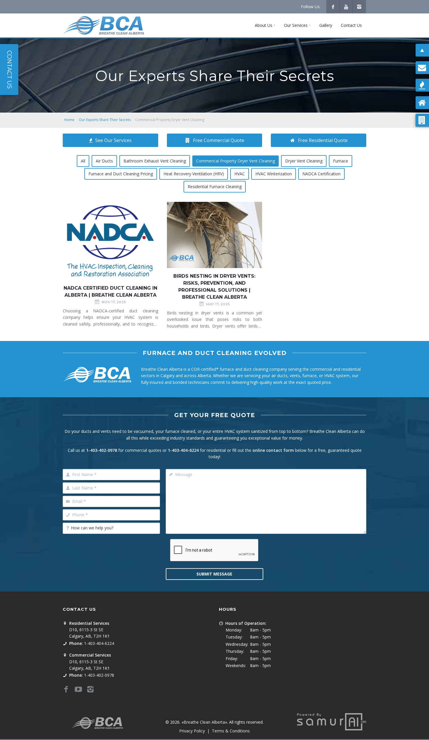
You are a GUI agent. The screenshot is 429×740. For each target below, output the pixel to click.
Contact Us (9, 69)
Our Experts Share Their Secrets (105, 119)
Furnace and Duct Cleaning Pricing (120, 173)
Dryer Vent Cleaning (303, 161)
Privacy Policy (192, 731)
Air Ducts (104, 161)
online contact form (273, 450)
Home (69, 119)
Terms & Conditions (231, 731)
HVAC (239, 173)
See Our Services (113, 140)
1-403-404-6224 (183, 450)
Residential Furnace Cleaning (215, 186)
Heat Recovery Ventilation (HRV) (193, 173)
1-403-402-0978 (101, 450)
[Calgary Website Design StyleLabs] (332, 721)
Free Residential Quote (323, 140)
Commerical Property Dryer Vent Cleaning (235, 161)
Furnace (340, 161)
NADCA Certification (321, 173)
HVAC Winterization (273, 173)
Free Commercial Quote (218, 140)
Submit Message (214, 574)
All (83, 161)
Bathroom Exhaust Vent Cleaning (154, 161)
